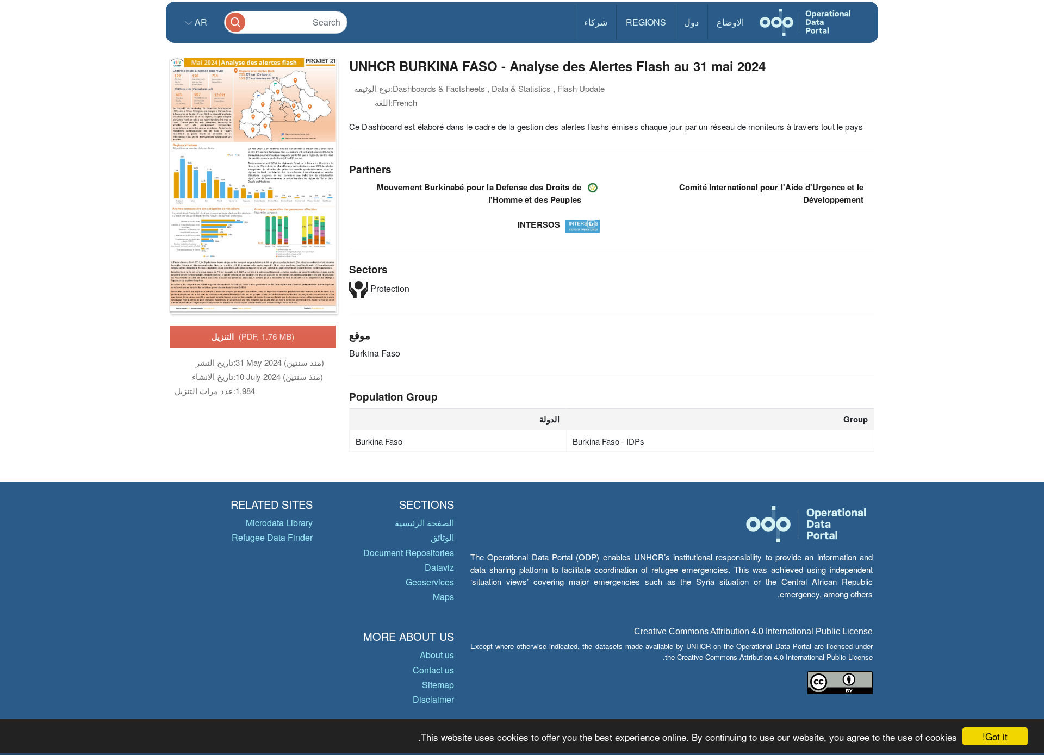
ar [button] (199, 22)
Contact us (433, 670)
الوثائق (442, 537)
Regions (646, 22)
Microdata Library (279, 522)
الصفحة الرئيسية (424, 522)
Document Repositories (408, 552)
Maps (443, 596)
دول (691, 22)
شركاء (595, 22)
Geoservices (430, 582)
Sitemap (438, 684)
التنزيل (253, 336)
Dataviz (439, 567)
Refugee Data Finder (272, 537)
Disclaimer (433, 699)
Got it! (995, 736)
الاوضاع (730, 22)
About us (437, 654)
